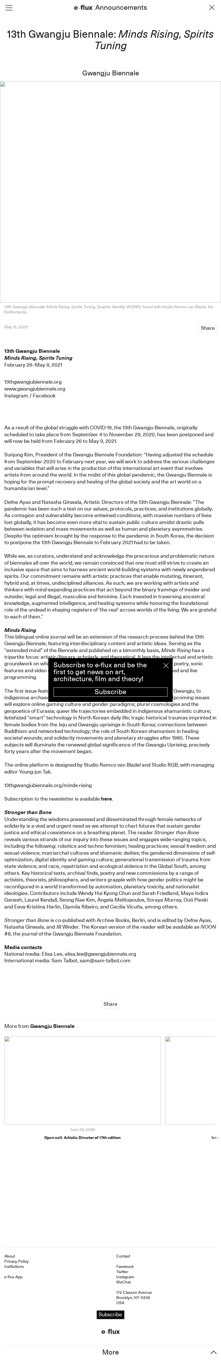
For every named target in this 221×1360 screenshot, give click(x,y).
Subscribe (110, 691)
